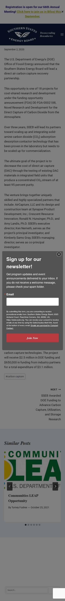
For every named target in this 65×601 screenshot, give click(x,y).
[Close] (59, 254)
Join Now (32, 338)
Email (10, 294)
